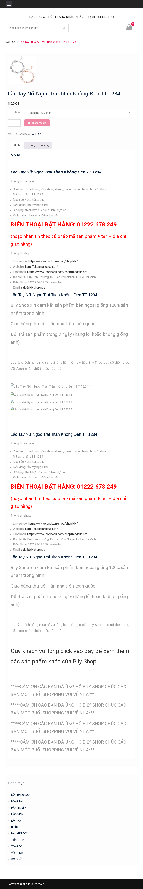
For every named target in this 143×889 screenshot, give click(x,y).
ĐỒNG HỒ (16, 859)
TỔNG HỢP (17, 840)
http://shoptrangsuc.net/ (41, 266)
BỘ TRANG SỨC (20, 794)
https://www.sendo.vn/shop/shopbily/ (53, 261)
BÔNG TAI (17, 801)
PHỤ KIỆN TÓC (19, 833)
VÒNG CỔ (16, 846)
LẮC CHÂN (17, 814)
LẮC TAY (10, 42)
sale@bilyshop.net (33, 287)
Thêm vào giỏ (39, 123)
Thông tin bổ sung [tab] (38, 145)
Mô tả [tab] (17, 145)
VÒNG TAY (17, 852)
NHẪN (14, 827)
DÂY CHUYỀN (18, 807)
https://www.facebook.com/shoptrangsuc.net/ (58, 272)
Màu (17, 112)
